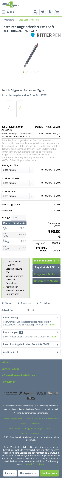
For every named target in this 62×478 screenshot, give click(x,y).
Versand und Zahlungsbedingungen (26, 428)
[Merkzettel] (42, 12)
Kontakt (23, 423)
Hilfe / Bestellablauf (35, 418)
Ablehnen (10, 473)
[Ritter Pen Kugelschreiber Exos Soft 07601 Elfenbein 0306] (8, 108)
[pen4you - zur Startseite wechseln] (10, 4)
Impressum (38, 433)
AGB (49, 428)
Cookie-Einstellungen (12, 418)
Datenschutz (24, 433)
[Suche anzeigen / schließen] (35, 12)
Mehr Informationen (35, 464)
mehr (52, 324)
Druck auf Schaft (10, 178)
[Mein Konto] (50, 12)
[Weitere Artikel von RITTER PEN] (45, 36)
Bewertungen (10, 332)
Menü (10, 12)
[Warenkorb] (57, 12)
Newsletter (35, 423)
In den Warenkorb (44, 260)
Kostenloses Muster (46, 281)
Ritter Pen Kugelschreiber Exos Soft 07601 (24, 95)
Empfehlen (45, 303)
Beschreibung (10, 317)
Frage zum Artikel (45, 274)
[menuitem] (7, 12)
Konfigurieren (49, 473)
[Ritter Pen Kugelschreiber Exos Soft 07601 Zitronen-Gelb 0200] (19, 108)
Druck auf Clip (9, 191)
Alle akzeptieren (28, 473)
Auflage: (6, 217)
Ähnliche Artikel (11, 352)
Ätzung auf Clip (10, 165)
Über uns (52, 418)
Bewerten (26, 303)
